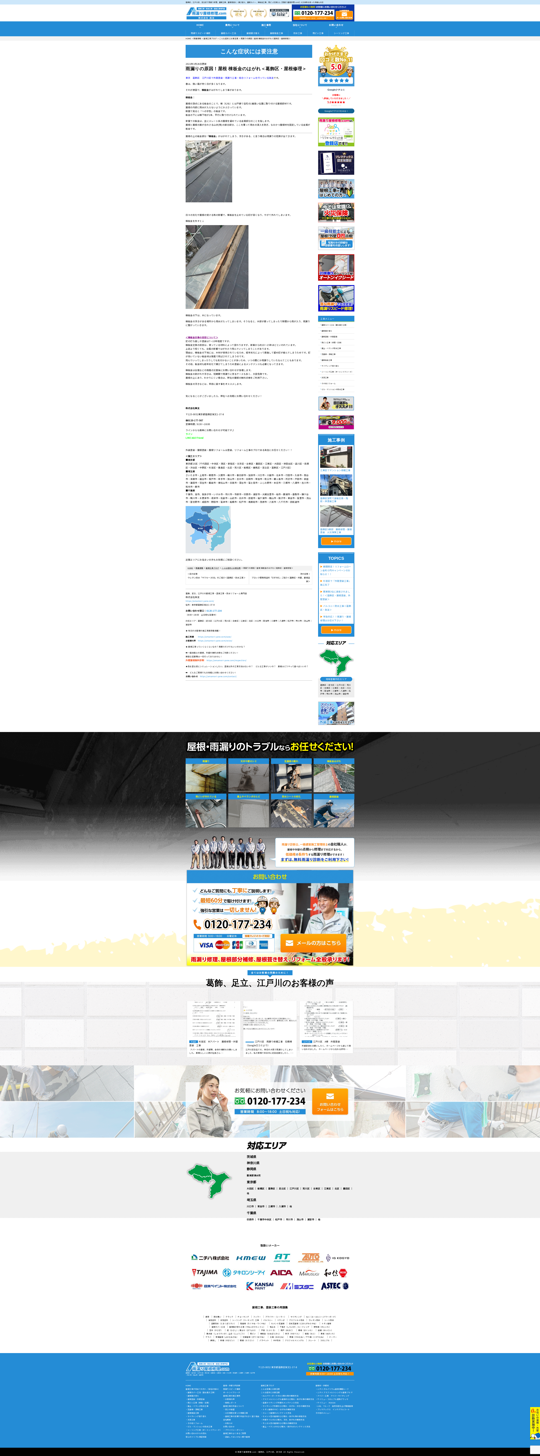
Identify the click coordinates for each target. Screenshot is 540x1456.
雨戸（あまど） (287, 1330)
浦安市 (310, 1219)
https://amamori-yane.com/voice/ (215, 640)
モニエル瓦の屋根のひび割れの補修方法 (280, 1423)
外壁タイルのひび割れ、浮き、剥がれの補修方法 (283, 1420)
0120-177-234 (214, 610)
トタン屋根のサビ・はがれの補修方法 (279, 1409)
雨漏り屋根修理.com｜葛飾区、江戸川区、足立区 (260, 1452)
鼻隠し (213, 1340)
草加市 (261, 1206)
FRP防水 (277, 1340)
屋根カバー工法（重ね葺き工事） (335, 325)
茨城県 (251, 1156)
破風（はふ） (310, 1333)
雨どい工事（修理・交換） (332, 342)
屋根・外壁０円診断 (231, 1386)
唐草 (207, 1316)
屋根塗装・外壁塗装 (330, 336)
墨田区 (346, 1188)
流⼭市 (300, 1219)
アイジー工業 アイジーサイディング (333, 1396)
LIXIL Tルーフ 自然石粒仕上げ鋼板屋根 (335, 1406)
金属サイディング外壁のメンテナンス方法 (281, 1403)
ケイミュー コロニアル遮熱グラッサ (332, 1399)
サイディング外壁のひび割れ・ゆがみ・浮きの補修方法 (286, 1406)
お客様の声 (230, 1399)
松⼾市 (278, 1219)
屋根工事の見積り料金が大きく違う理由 (242, 1416)
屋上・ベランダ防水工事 (331, 348)
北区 (337, 1188)
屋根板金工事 (276, 33)
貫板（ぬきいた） (328, 1333)
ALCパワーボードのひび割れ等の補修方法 (280, 1396)
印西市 (250, 1219)
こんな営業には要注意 (270, 1389)
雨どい (253, 1333)
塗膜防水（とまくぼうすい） (223, 1323)
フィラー (257, 1316)
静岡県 (251, 1168)
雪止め (272, 1327)
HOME (200, 25)
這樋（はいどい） (325, 1330)
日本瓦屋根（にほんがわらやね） (303, 1323)
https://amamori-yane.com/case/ (214, 636)
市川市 (289, 1219)
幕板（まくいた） (305, 1330)
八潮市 (282, 1206)
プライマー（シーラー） (275, 1316)
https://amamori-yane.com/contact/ (218, 676)
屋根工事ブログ (267, 1386)
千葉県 (251, 1212)
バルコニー (268, 1320)
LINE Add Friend (195, 437)
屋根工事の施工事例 (231, 1396)
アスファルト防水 (296, 1320)
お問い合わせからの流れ (196, 1433)
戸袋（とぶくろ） (268, 1330)
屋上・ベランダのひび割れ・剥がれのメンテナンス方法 (286, 1427)
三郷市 (271, 1206)
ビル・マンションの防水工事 (333, 389)
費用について (232, 25)
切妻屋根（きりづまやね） (254, 1337)
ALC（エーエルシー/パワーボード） (321, 1316)
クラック (229, 1316)
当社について (300, 25)
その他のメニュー (323, 1413)
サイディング (296, 1316)
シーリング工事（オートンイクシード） (337, 371)
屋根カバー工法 (228, 33)
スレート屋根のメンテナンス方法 (277, 1413)
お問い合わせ (336, 25)
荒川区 (306, 1188)
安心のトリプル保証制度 (196, 1437)
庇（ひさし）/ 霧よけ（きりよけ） (242, 1330)
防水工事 (297, 33)
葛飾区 (271, 1188)
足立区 (282, 1188)
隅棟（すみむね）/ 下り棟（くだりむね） (307, 1337)
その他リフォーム (329, 383)
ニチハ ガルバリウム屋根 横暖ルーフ (333, 1389)
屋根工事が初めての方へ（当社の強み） (203, 1389)
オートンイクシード (231, 1392)
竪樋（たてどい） (247, 1340)
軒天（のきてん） (293, 1333)
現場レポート (231, 1403)
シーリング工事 (341, 33)
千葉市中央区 (264, 1219)
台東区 (316, 1188)
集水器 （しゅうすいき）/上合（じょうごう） (226, 1333)
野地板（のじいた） (322, 1327)
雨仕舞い (217, 1316)
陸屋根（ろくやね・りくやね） (253, 1323)
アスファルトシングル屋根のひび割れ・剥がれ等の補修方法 (288, 1399)
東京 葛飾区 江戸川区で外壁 (202, 77)
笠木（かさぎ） (216, 1330)
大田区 (250, 1188)
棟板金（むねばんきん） (270, 1333)
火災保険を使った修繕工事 (236, 1413)
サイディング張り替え (330, 366)
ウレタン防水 (314, 1320)
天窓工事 (325, 377)
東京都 (251, 1182)
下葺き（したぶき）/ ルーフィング (294, 1327)
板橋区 (261, 1188)
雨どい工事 (318, 33)
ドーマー (333, 1337)
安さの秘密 (230, 1409)
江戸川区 (294, 1188)
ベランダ (281, 1320)
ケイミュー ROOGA (326, 1403)
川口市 (250, 1206)
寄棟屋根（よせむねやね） (227, 1337)
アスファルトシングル (294, 1340)
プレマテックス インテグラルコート (333, 1409)
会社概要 (227, 1420)
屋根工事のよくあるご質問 (234, 1433)
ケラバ (208, 1337)
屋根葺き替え (253, 33)
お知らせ (229, 1423)
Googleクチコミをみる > (336, 111)
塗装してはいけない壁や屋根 (237, 1437)
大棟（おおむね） (277, 1337)
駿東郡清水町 (254, 1175)
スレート (312, 1340)
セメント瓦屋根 (277, 1323)
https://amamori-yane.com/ (200, 601)
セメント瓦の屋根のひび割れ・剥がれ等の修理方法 (284, 1416)
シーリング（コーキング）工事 (245, 1320)
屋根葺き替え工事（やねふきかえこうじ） (247, 1327)
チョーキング (243, 1316)
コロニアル (325, 1340)
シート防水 (329, 1320)
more (337, 541)
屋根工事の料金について (233, 1406)
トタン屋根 (326, 1323)
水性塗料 (224, 1320)
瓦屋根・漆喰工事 (329, 354)
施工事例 (266, 25)
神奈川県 (253, 1162)
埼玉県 (251, 1199)
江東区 (327, 1188)
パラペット (264, 1340)
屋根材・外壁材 (322, 1386)
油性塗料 (212, 1320)
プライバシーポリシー (234, 1430)
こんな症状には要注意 (270, 1392)
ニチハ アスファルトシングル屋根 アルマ (335, 1392)
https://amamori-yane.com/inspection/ (227, 660)
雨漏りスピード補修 (201, 33)
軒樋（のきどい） (228, 1340)
